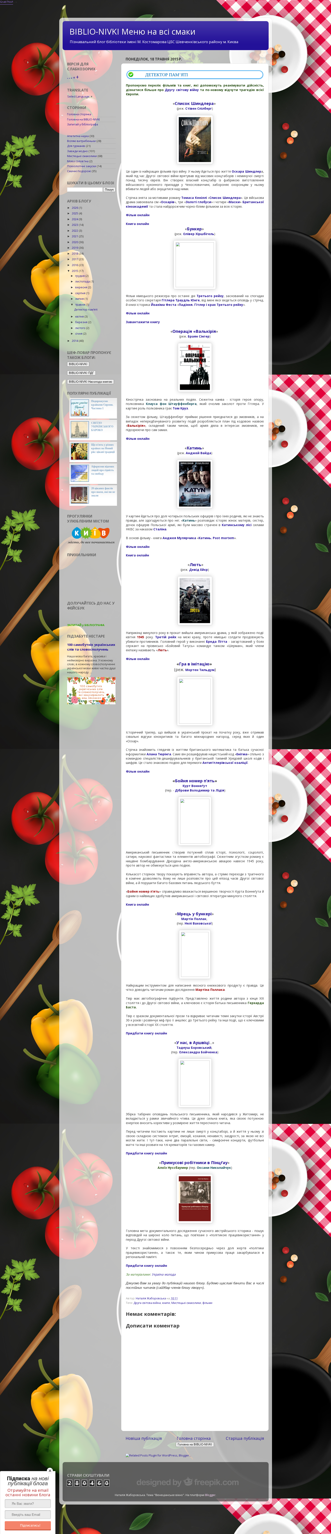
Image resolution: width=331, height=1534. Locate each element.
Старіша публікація (245, 1438)
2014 (75, 341)
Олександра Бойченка (198, 1052)
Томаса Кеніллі (194, 198)
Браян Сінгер (198, 336)
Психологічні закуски (81, 166)
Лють (195, 564)
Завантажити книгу (143, 322)
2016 (75, 265)
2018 (75, 254)
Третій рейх (165, 637)
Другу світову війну (182, 90)
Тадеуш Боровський (194, 1047)
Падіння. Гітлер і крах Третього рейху (211, 304)
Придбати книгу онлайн (146, 1033)
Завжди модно (77, 151)
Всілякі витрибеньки (81, 141)
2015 (75, 271)
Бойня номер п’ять (195, 780)
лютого (80, 328)
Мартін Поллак (193, 919)
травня (80, 305)
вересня (81, 287)
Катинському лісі (237, 525)
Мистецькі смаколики (186, 1303)
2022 (75, 231)
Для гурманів (76, 146)
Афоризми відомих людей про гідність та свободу (102, 470)
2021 (75, 236)
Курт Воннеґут (195, 786)
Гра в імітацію (194, 664)
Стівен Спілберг (198, 108)
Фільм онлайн (138, 215)
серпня (80, 293)
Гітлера (168, 300)
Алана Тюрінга (159, 754)
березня (81, 322)
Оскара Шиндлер (246, 171)
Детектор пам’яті (85, 309)
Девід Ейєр (198, 569)
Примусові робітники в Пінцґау (194, 1162)
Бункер (194, 228)
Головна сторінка (194, 1438)
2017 (75, 259)
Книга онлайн (137, 224)
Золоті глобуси (198, 202)
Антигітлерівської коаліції (225, 762)
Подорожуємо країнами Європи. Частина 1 (102, 405)
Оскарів (167, 202)
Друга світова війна (147, 1303)
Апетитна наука (78, 136)
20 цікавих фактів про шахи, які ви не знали (103, 492)
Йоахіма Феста (163, 304)
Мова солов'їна (77, 161)
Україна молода (164, 1274)
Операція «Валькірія (194, 331)
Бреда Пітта (216, 641)
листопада (83, 281)
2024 (75, 219)
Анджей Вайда (198, 453)
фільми (207, 1303)
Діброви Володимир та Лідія (199, 790)
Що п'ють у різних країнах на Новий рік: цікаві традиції (103, 448)
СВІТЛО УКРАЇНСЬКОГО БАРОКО (102, 426)
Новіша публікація (144, 1438)
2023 (75, 225)
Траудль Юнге (187, 300)
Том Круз (180, 408)
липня (79, 299)
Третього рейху (210, 296)
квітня (79, 316)
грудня (80, 276)
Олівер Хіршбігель (198, 234)
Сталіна (159, 529)
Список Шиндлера (194, 103)
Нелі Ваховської (198, 923)
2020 (75, 242)
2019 (75, 248)
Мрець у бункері (194, 913)
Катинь (194, 448)
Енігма (241, 754)
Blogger (210, 1495)
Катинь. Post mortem (216, 538)
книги (166, 1303)
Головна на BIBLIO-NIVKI (83, 119)
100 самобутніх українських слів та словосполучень (91, 646)
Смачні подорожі (79, 171)
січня (79, 334)
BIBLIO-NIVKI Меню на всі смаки (132, 31)
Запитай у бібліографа (82, 124)
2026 (75, 208)
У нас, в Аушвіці (192, 1042)
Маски (234, 202)
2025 (75, 213)
